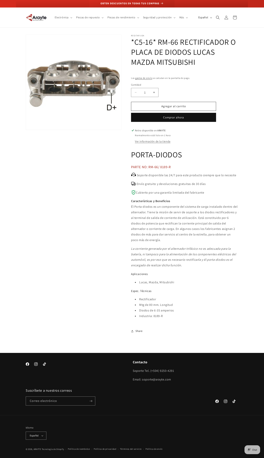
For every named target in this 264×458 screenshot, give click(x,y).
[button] (63, 17)
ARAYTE (37, 449)
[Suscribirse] (91, 401)
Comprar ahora (173, 117)
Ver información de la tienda (152, 141)
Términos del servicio (131, 449)
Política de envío (154, 449)
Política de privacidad (105, 449)
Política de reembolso (79, 449)
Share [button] (139, 331)
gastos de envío (143, 78)
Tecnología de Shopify (53, 449)
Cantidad (136, 84)
